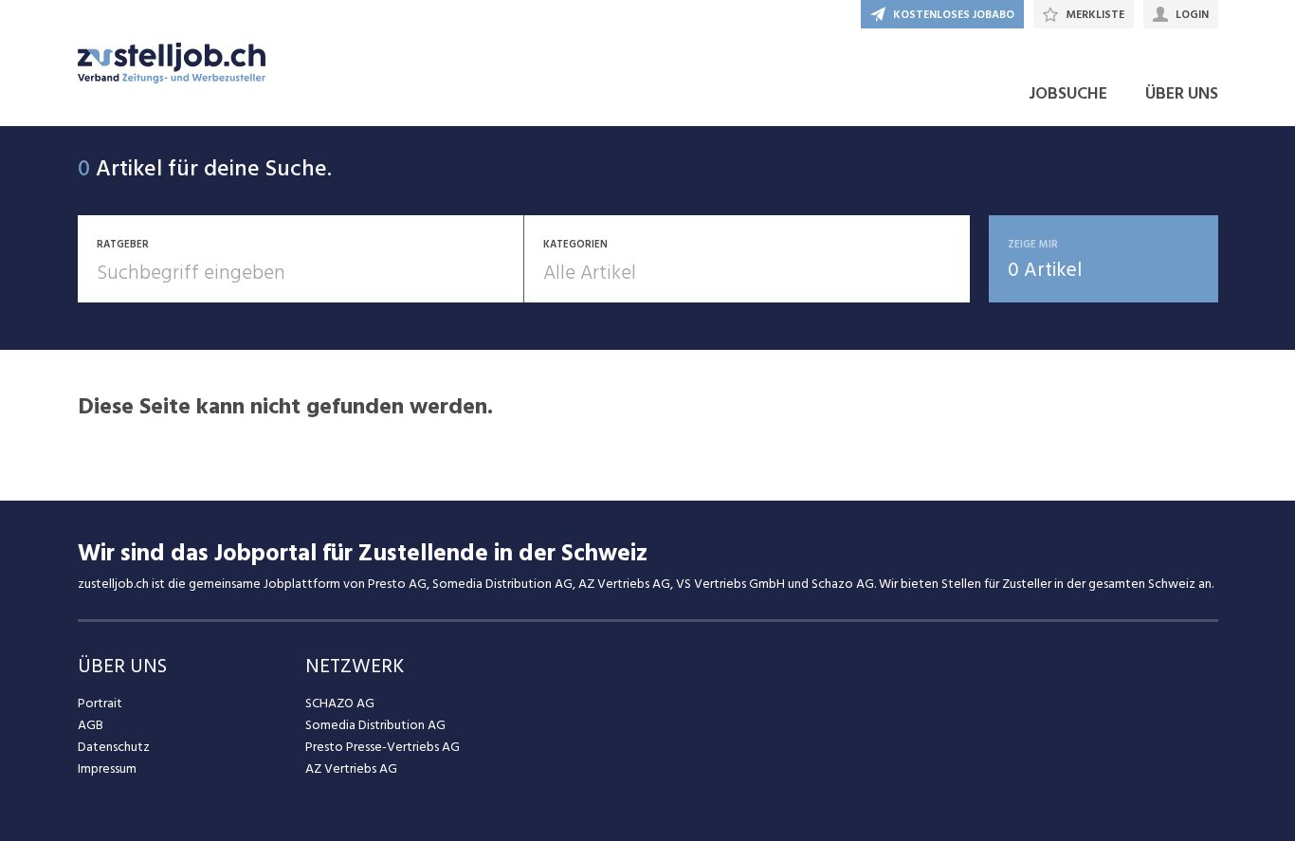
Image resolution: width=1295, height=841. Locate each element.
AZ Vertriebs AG (351, 768)
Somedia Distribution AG (375, 725)
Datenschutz (114, 747)
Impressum (107, 768)
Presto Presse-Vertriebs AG (382, 747)
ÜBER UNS (1181, 93)
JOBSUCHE (1068, 93)
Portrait (100, 703)
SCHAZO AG (339, 703)
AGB (90, 725)
